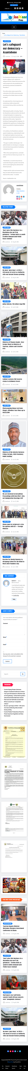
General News (7, 1067)
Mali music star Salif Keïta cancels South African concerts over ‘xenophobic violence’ (14, 701)
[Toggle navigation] (14, 27)
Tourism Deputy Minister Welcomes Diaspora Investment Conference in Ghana (13, 928)
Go (22, 674)
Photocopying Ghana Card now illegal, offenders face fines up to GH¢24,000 (14, 410)
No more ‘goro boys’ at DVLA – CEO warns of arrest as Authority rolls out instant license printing (13, 272)
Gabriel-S (14, 581)
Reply (14, 599)
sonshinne (8, 56)
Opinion (21, 1067)
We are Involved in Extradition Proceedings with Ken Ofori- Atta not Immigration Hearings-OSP (14, 496)
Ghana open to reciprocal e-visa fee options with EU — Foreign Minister (13, 526)
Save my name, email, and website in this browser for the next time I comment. (13, 655)
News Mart (10, 1062)
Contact (25, 1067)
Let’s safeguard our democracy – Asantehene (14, 35)
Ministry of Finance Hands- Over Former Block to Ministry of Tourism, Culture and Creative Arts (13, 345)
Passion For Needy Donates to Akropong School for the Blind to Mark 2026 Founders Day (13, 561)
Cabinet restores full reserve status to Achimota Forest (12, 380)
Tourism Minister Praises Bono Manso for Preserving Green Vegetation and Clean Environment (14, 714)
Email (4, 644)
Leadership (16, 595)
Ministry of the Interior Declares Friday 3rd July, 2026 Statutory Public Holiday (13, 454)
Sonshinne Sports (14, 1067)
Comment (5, 623)
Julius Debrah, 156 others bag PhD (14, 304)
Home (3, 33)
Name (5, 637)
